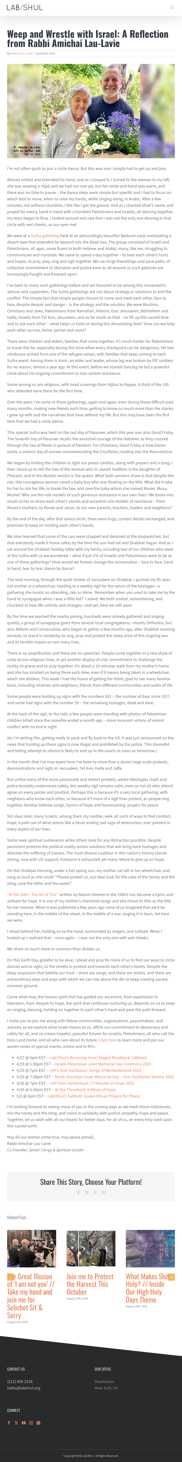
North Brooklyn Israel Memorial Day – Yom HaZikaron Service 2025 (114, 1077)
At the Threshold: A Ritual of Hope (85, 1090)
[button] (10, 1277)
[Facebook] (9, 1423)
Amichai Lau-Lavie (22, 54)
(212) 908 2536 (20, 1382)
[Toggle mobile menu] (172, 7)
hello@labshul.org (23, 1388)
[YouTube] (24, 1423)
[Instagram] (31, 1423)
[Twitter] (16, 1423)
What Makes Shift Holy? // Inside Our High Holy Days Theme (148, 1288)
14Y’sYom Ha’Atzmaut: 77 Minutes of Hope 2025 (92, 1083)
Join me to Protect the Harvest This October (90, 1284)
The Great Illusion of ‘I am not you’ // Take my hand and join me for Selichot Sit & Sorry (31, 1295)
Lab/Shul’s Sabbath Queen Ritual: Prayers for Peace (94, 1096)
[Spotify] (38, 1423)
